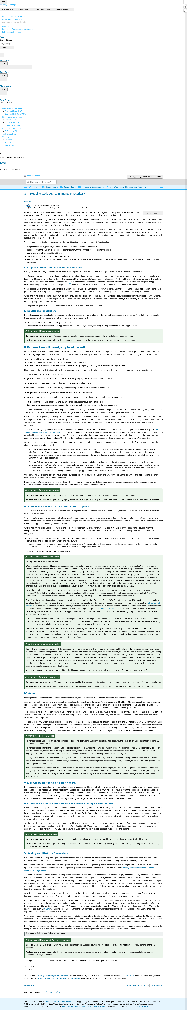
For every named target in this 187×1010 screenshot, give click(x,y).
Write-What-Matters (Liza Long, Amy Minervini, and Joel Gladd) (133, 187)
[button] (9, 142)
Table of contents (152, 213)
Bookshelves (50, 187)
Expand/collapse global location (161, 186)
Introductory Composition (92, 187)
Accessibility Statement (98, 1006)
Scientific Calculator (12, 125)
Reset (4, 63)
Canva (47, 909)
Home (35, 187)
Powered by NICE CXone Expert (58, 1002)
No (60, 992)
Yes (50, 992)
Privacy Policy (67, 1006)
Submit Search (7, 47)
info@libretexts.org (141, 1006)
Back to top (28, 985)
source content (74, 978)
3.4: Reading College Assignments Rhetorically (51, 976)
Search (28, 182)
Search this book (6, 40)
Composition (69, 187)
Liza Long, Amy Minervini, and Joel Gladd (51, 978)
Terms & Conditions (81, 1006)
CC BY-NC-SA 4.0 (128, 976)
